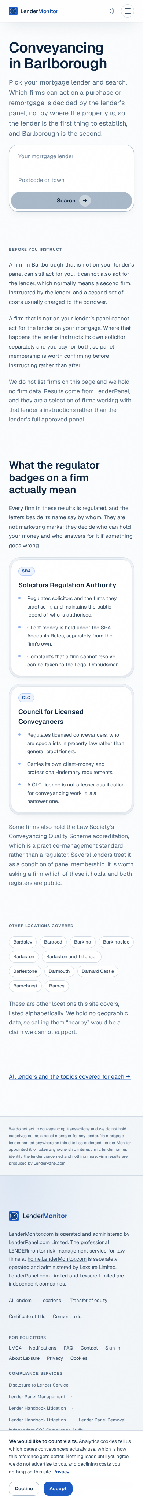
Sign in (112, 1348)
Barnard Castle (98, 971)
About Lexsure (24, 1358)
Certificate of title (27, 1316)
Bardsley (22, 942)
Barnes (57, 986)
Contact (89, 1348)
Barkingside (116, 942)
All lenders (20, 1300)
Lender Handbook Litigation (37, 1408)
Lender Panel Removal (102, 1420)
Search (72, 200)
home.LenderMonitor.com (57, 1258)
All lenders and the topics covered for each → (70, 1076)
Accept (58, 1488)
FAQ (68, 1348)
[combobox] (71, 156)
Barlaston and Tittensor (71, 956)
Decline (24, 1488)
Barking (82, 942)
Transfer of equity (88, 1300)
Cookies (79, 1358)
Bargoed (53, 942)
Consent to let (68, 1316)
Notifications (42, 1348)
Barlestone (25, 971)
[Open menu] (127, 11)
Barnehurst (25, 986)
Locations (50, 1300)
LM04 (15, 1348)
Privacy (55, 1358)
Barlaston (23, 956)
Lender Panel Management (37, 1397)
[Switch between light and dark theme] (112, 11)
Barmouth (59, 971)
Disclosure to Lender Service (39, 1385)
